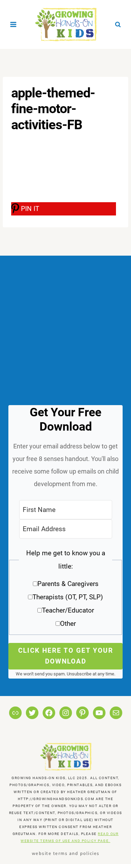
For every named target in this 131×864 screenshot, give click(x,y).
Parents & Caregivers (68, 584)
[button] (65, 591)
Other (68, 624)
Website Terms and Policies (66, 853)
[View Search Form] (117, 24)
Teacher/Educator (68, 610)
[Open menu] (13, 24)
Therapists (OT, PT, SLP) (67, 597)
